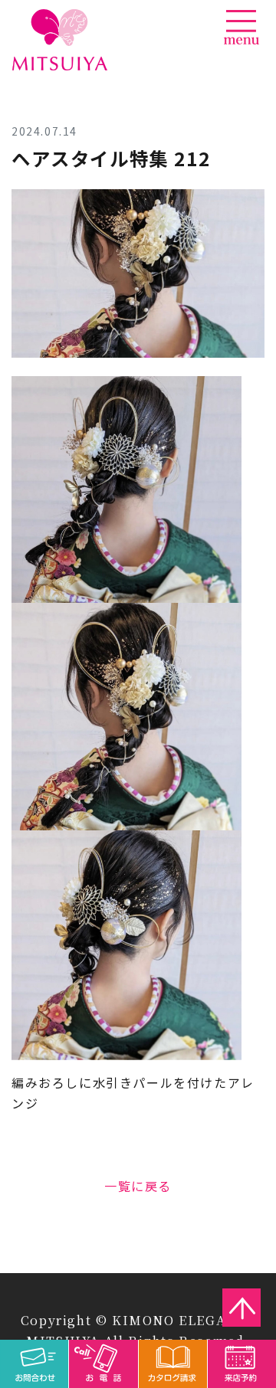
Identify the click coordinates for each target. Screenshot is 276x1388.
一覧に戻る (138, 1186)
